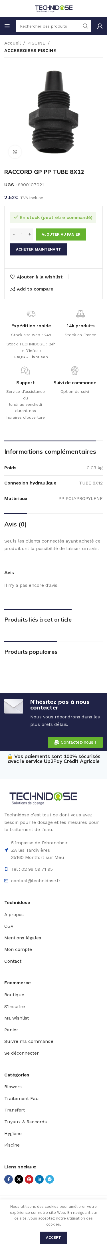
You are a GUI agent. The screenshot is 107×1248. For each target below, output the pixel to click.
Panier (11, 1029)
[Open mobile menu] (7, 26)
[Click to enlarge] (15, 151)
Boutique (14, 994)
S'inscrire (14, 1006)
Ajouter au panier (61, 234)
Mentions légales (22, 938)
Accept (53, 1237)
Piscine (12, 1145)
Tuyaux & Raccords (25, 1121)
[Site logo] (53, 8)
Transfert (14, 1110)
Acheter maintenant (38, 249)
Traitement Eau (21, 1098)
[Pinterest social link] (29, 1179)
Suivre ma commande (28, 1041)
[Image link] (42, 798)
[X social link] (19, 1179)
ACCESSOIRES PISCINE (30, 50)
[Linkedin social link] (39, 1179)
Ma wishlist (16, 1018)
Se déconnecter (21, 1053)
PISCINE (36, 43)
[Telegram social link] (49, 1179)
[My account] (100, 26)
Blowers (13, 1086)
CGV (8, 926)
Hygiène (13, 1133)
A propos (14, 914)
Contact (12, 961)
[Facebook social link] (8, 1179)
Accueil (12, 43)
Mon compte (18, 949)
